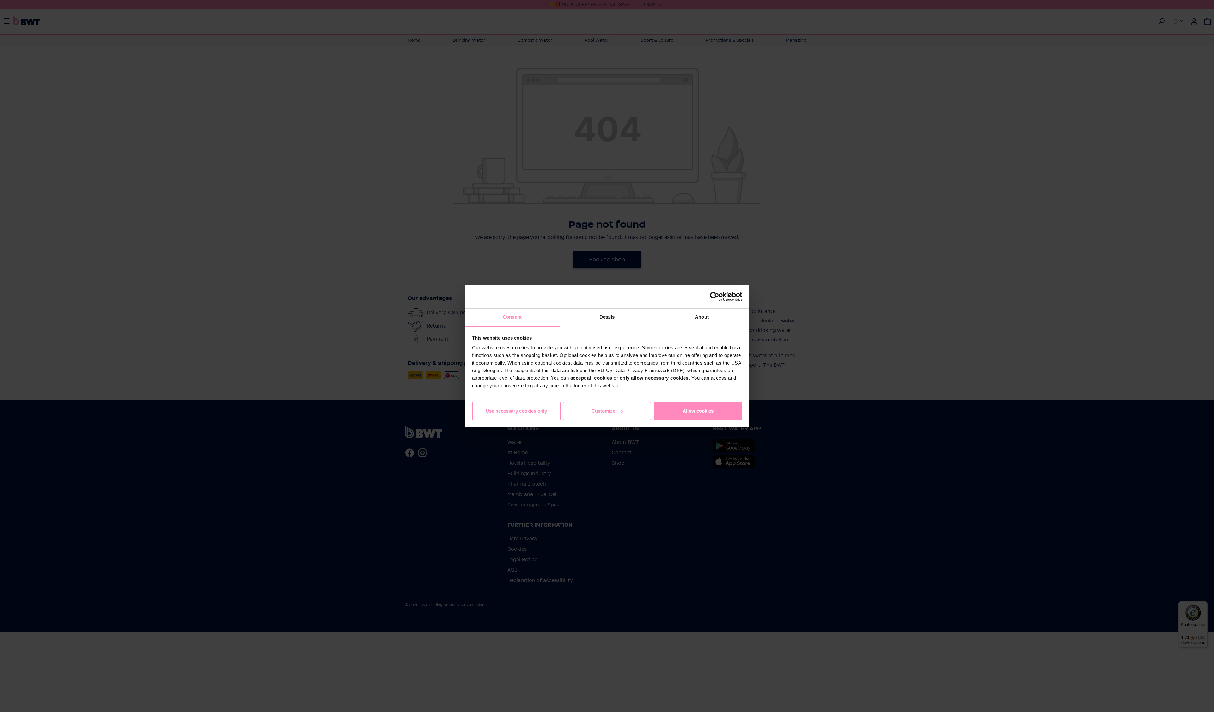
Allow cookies (698, 411)
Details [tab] (607, 317)
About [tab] (702, 317)
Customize (603, 411)
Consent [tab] (512, 317)
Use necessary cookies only (516, 411)
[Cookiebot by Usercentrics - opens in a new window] (714, 296)
